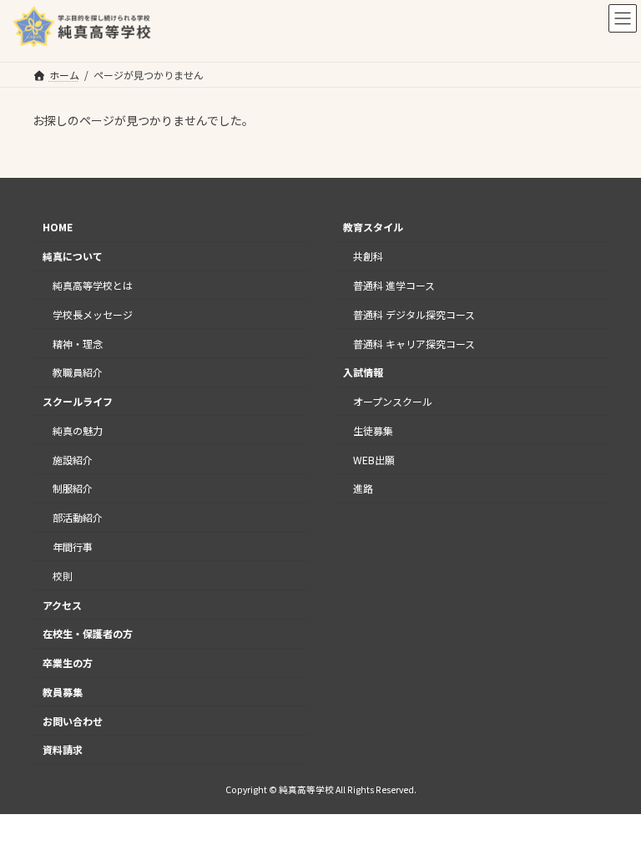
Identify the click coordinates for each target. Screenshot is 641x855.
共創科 (368, 256)
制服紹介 (73, 488)
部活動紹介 (78, 517)
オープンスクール (392, 401)
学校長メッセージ (93, 314)
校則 (63, 576)
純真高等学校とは (93, 285)
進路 (363, 488)
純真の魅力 (78, 430)
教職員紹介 (78, 372)
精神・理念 (78, 343)
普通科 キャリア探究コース (414, 343)
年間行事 (73, 546)
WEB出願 (374, 459)
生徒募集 (373, 430)
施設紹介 (73, 459)
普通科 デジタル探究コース (414, 314)
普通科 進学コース (394, 285)
